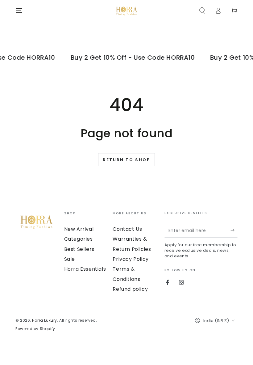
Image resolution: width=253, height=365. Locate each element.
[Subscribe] (234, 230)
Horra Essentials (85, 269)
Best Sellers (79, 249)
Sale (69, 259)
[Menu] (19, 10)
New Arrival (79, 229)
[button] (202, 10)
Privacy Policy (130, 259)
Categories (78, 239)
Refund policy (130, 289)
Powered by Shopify (35, 328)
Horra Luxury (44, 320)
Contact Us (127, 229)
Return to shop (126, 160)
